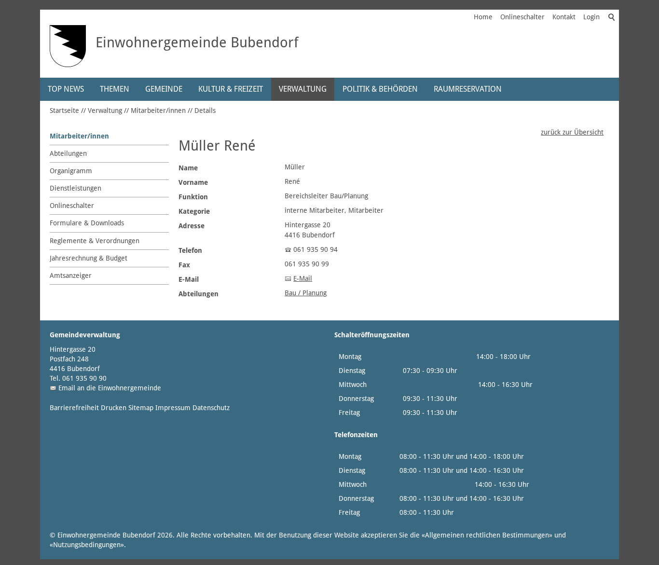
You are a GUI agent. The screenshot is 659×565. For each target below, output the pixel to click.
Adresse (191, 226)
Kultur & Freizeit (230, 89)
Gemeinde (163, 89)
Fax (184, 265)
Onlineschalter (522, 17)
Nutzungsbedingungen (87, 545)
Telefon (190, 250)
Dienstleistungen (75, 188)
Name (188, 168)
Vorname (193, 182)
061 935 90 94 (315, 249)
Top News (66, 89)
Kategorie (194, 211)
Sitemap (140, 408)
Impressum (173, 408)
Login (591, 17)
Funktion (193, 197)
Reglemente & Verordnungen (94, 241)
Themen (114, 89)
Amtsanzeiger (71, 275)
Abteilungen (68, 153)
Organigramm (71, 171)
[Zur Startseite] (68, 46)
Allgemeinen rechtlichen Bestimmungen (487, 535)
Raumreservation (468, 89)
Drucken (113, 408)
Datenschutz (211, 408)
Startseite (64, 110)
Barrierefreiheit (74, 408)
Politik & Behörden (380, 89)
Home (483, 17)
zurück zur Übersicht (572, 132)
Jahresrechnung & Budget (88, 258)
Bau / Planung (306, 293)
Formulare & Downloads (87, 223)
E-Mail (188, 279)
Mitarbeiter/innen (158, 110)
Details (205, 110)
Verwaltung (303, 89)
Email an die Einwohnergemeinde (109, 388)
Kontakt (564, 17)
